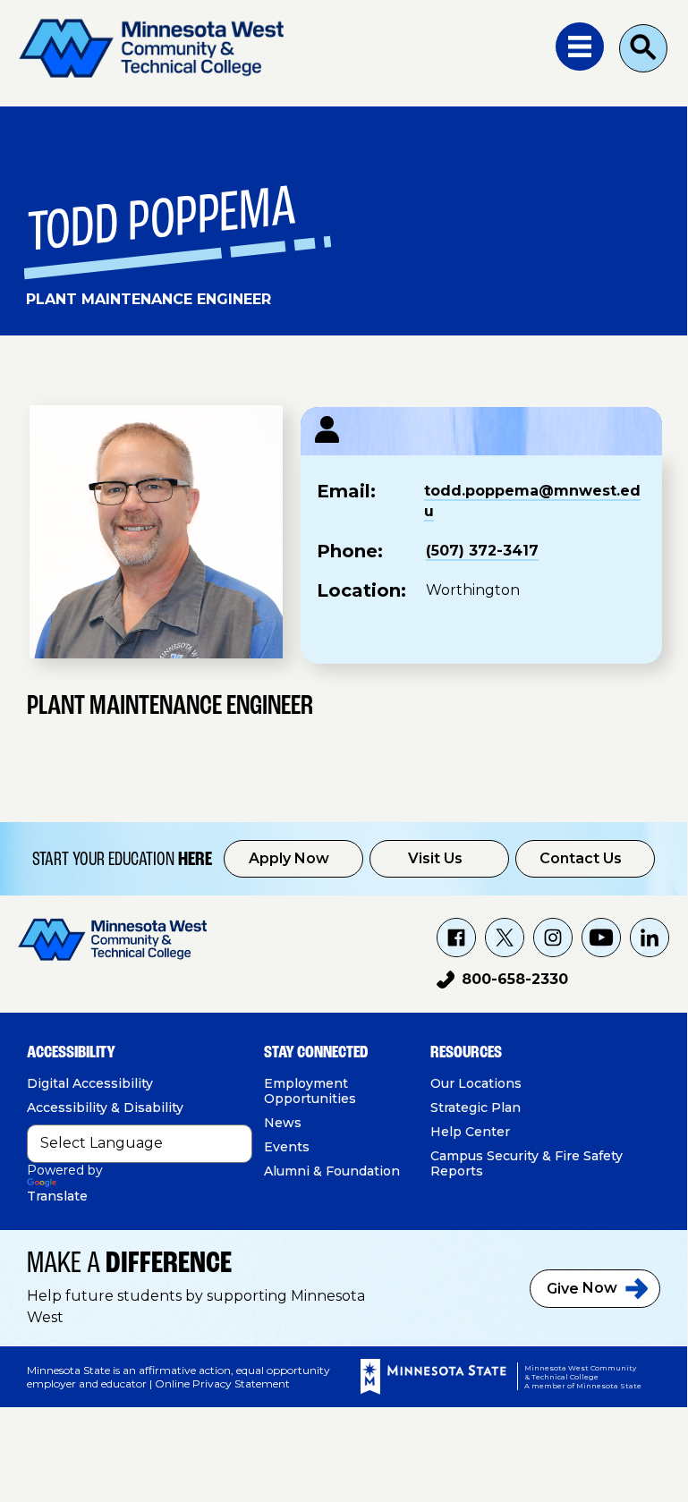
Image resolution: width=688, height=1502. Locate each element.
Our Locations (476, 1083)
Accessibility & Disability (105, 1107)
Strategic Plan (475, 1107)
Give (582, 1287)
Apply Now (289, 858)
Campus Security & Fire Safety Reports (526, 1163)
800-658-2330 (502, 982)
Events (287, 1147)
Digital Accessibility (90, 1083)
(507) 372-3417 (482, 550)
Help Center (470, 1132)
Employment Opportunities (310, 1091)
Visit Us (435, 858)
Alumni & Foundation (332, 1171)
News (283, 1123)
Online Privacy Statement (222, 1383)
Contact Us (580, 858)
